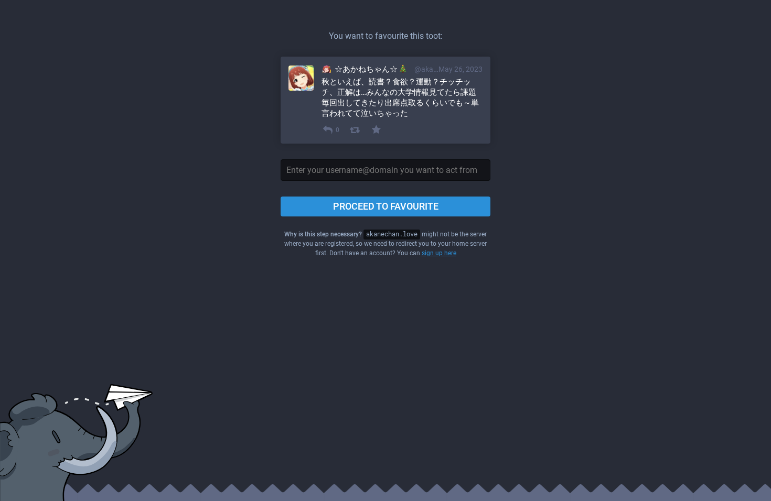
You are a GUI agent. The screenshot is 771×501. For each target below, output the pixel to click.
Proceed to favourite (385, 206)
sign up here (439, 253)
